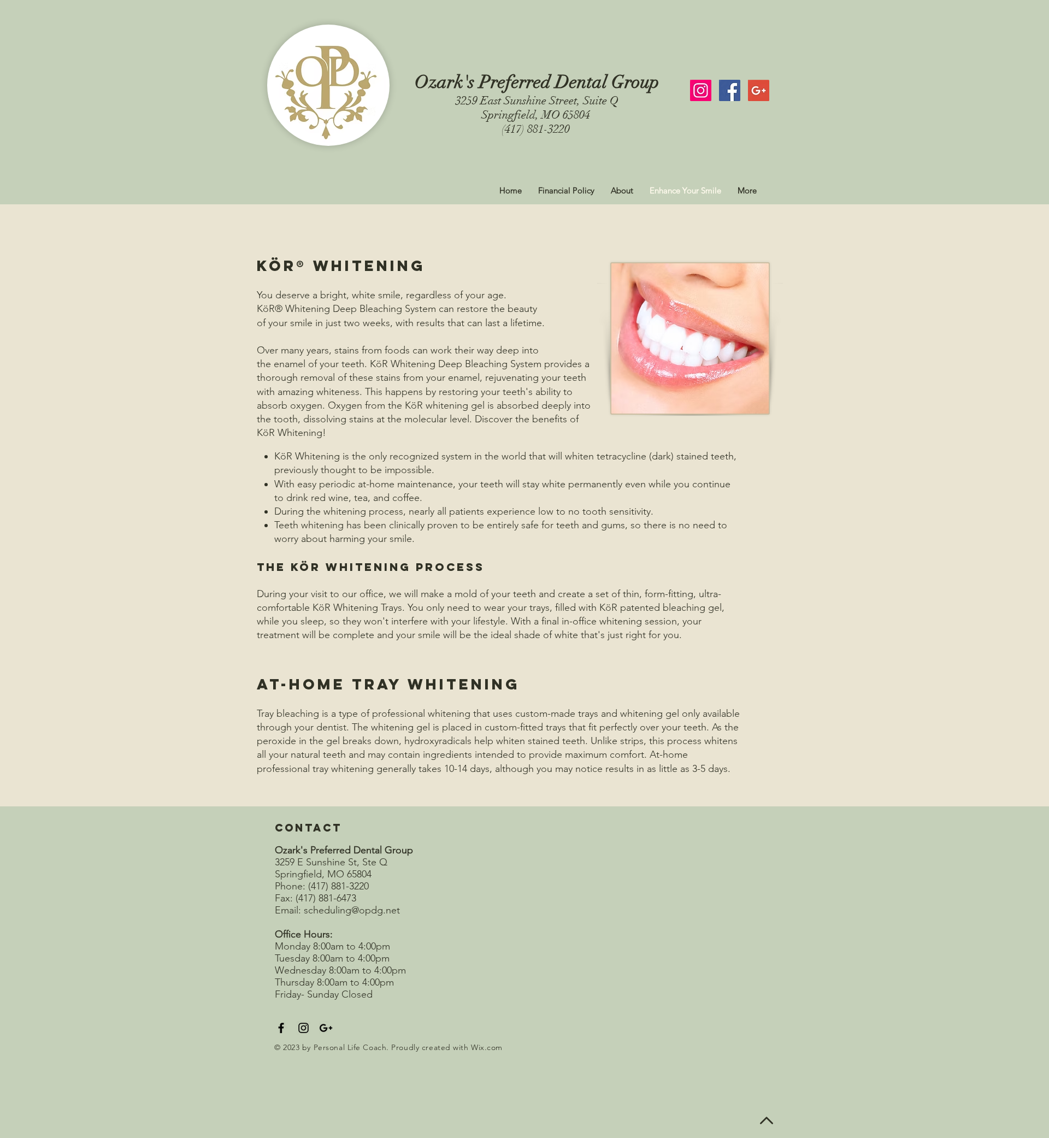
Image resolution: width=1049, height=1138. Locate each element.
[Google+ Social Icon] (758, 90)
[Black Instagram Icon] (303, 1028)
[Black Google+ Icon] (326, 1028)
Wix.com (487, 1047)
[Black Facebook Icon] (281, 1028)
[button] (622, 190)
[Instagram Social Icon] (700, 90)
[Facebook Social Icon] (729, 90)
